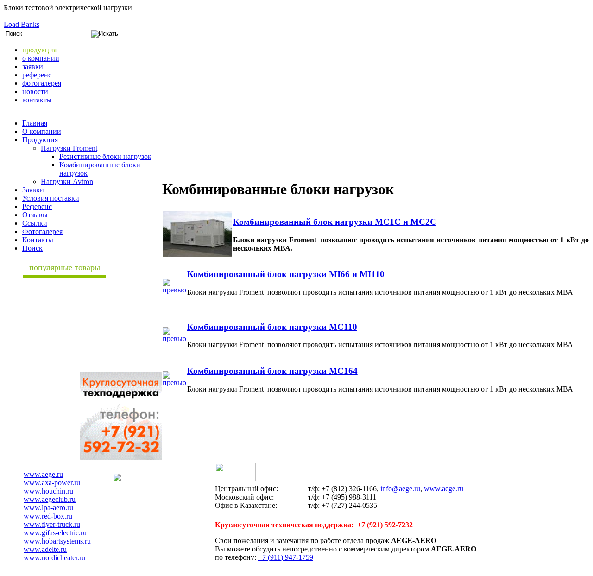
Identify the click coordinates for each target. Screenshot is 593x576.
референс (36, 75)
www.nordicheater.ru (54, 558)
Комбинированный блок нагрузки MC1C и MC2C (334, 222)
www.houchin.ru (48, 491)
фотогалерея (41, 83)
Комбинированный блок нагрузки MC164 (272, 371)
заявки (32, 66)
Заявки (33, 190)
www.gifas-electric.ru (55, 533)
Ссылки (34, 223)
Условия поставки (50, 198)
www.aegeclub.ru (50, 499)
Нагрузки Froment (69, 148)
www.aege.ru (43, 474)
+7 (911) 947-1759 (285, 557)
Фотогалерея (42, 231)
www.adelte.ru (45, 549)
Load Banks (21, 24)
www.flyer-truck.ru (52, 524)
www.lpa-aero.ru (48, 508)
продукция (39, 50)
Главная (34, 123)
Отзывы (35, 215)
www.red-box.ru (48, 516)
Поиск (32, 248)
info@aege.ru (400, 489)
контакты (37, 100)
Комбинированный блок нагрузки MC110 (272, 327)
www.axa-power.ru (52, 483)
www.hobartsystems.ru (57, 541)
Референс (37, 206)
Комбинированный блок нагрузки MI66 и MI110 (286, 274)
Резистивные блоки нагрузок (105, 156)
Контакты (37, 240)
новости (35, 91)
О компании (41, 131)
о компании (40, 58)
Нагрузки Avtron (67, 181)
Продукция (40, 140)
